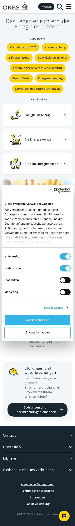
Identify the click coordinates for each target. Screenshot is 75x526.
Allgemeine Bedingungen (37, 484)
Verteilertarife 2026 (23, 47)
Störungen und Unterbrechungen (37, 88)
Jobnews (10, 458)
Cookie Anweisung (37, 504)
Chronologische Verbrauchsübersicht (37, 68)
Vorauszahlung (55, 47)
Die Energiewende (38, 139)
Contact (9, 435)
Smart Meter (21, 78)
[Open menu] (68, 6)
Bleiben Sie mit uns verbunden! (28, 469)
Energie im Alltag (37, 115)
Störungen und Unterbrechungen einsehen (35, 409)
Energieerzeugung (50, 78)
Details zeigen (53, 307)
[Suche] (59, 6)
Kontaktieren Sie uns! (52, 57)
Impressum (37, 497)
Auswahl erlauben (37, 332)
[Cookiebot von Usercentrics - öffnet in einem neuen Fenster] (54, 190)
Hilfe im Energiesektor (41, 164)
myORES (46, 6)
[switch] (65, 268)
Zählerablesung (18, 57)
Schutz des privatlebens (38, 491)
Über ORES (12, 446)
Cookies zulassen (37, 320)
